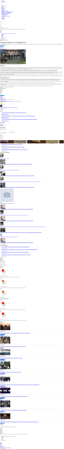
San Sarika (1, 168)
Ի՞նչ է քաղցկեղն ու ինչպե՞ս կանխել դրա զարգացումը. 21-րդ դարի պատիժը (13, 346)
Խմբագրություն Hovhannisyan (5, 114)
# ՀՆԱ (1, 48)
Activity (2, 5)
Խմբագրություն (2, 330)
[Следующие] (2, 322)
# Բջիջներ (1, 348)
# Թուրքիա (1, 335)
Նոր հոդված (3, 16)
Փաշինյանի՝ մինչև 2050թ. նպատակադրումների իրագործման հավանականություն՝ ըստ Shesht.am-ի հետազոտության (19, 384)
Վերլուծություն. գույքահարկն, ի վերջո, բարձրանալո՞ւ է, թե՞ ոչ (10, 372)
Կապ (3, 15)
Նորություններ (2, 95)
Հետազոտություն (2, 334)
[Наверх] (0, 434)
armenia (1, 235)
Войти (1, 31)
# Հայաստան (2, 97)
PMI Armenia (3, 8)
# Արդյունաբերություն (3, 387)
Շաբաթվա (1, 124)
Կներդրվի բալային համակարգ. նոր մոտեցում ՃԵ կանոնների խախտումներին (13, 410)
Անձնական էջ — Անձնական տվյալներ (7, 11)
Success (2, 9)
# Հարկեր (1, 374)
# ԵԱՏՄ (1, 47)
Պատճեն (9, 447)
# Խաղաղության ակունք (3, 336)
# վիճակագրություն (3, 98)
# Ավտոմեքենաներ (2, 361)
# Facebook (1, 399)
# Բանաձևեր (2, 424)
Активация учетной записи (5, 10)
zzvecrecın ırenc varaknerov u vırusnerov (4, 158)
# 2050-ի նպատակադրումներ (4, 386)
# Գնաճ (1, 46)
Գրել (0, 30)
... (0, 3)
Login (2, 6)
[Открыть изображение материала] (13, 63)
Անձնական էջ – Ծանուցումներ (6, 13)
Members (3, 7)
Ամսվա (1, 125)
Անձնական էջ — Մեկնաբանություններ (7, 12)
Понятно (1, 278)
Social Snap (4, 448)
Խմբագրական (4, 1)
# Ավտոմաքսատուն (3, 360)
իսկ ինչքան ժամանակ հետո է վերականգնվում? (7, 203)
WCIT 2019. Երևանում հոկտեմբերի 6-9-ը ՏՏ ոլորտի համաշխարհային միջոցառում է (14, 396)
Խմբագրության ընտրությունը (4, 140)
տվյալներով (9, 67)
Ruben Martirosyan (2, 225)
